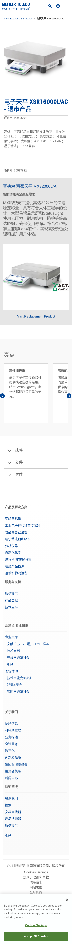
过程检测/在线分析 (18, 559)
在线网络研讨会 (18, 657)
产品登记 (11, 600)
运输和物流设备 (16, 573)
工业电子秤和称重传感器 (22, 525)
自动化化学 (13, 552)
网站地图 (36, 887)
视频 (10, 664)
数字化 (10, 751)
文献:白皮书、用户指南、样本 (28, 644)
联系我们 (11, 798)
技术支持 (11, 607)
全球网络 (36, 892)
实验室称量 (13, 518)
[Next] (69, 396)
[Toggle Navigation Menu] (67, 6)
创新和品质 (13, 757)
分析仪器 (11, 546)
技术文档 (13, 650)
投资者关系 (13, 771)
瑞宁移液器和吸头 (18, 539)
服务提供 (11, 593)
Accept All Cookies (36, 936)
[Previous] (3, 396)
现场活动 (11, 671)
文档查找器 (13, 812)
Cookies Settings (36, 872)
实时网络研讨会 (18, 691)
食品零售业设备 (16, 532)
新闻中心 (11, 778)
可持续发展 (13, 730)
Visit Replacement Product (36, 316)
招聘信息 (11, 723)
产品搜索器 (13, 819)
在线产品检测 (14, 566)
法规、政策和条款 (36, 877)
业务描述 (11, 737)
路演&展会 (14, 684)
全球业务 (11, 744)
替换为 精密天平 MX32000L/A (29, 186)
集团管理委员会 (16, 764)
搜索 (8, 805)
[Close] (67, 899)
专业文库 (11, 637)
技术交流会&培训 (19, 678)
